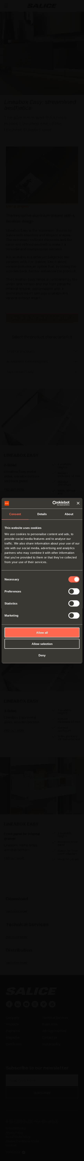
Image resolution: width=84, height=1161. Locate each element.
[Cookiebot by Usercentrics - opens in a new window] (53, 503)
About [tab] (69, 514)
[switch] (74, 591)
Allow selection (42, 643)
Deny (42, 655)
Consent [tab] (15, 514)
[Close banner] (78, 503)
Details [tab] (42, 514)
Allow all (42, 632)
